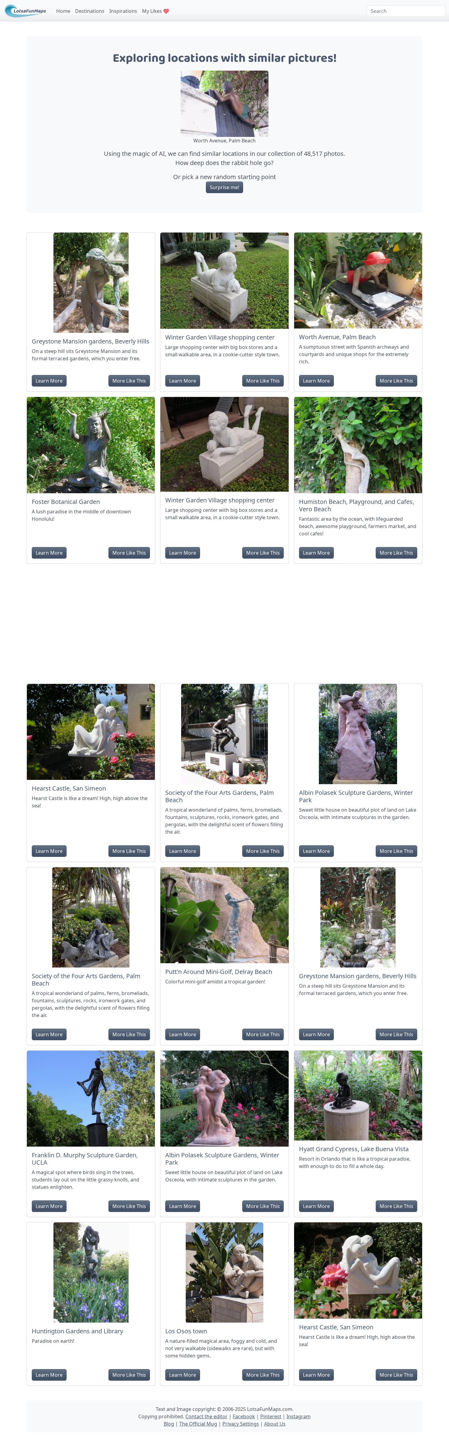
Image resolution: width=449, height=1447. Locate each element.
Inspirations (123, 11)
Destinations (89, 11)
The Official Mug (198, 1423)
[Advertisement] (224, 621)
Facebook (244, 1416)
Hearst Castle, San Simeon (69, 788)
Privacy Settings (240, 1423)
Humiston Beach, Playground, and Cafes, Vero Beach (356, 505)
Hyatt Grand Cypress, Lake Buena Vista (354, 1149)
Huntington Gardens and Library (77, 1331)
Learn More (49, 380)
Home (63, 11)
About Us (275, 1423)
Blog (169, 1423)
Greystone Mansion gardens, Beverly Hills (90, 341)
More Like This (129, 380)
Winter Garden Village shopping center (220, 337)
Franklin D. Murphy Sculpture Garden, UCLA (85, 1158)
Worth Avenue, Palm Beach (337, 337)
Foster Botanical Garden (66, 502)
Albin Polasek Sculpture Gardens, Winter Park (356, 796)
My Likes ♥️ (155, 11)
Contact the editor (206, 1416)
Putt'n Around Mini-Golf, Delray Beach (218, 972)
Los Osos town (186, 1331)
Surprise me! (224, 187)
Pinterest (270, 1416)
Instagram (299, 1416)
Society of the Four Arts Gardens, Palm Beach (219, 796)
